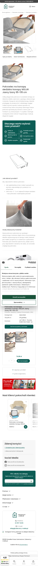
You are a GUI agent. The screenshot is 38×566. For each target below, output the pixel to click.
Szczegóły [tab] (18, 267)
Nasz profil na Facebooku (15, 462)
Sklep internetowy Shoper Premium (19, 556)
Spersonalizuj (18, 302)
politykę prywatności (28, 483)
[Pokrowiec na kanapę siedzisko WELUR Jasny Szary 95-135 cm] (19, 49)
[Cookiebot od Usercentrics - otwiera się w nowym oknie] (28, 262)
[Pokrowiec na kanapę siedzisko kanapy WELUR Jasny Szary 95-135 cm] (8, 49)
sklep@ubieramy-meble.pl (19, 528)
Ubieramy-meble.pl (16, 312)
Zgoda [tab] (6, 267)
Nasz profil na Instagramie (16, 465)
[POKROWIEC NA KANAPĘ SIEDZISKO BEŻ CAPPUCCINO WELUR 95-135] (10, 347)
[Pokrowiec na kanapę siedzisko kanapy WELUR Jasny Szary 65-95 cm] (18, 410)
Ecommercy (24, 545)
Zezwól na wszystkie (19, 297)
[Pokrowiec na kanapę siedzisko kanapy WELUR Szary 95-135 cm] (10, 337)
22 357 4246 (19, 523)
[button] (32, 7)
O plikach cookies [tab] (30, 267)
